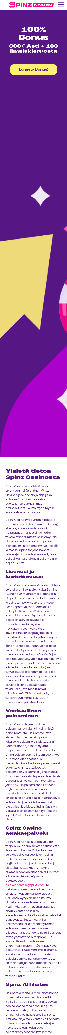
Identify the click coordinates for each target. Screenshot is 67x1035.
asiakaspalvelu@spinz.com (24, 885)
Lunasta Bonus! (33, 70)
